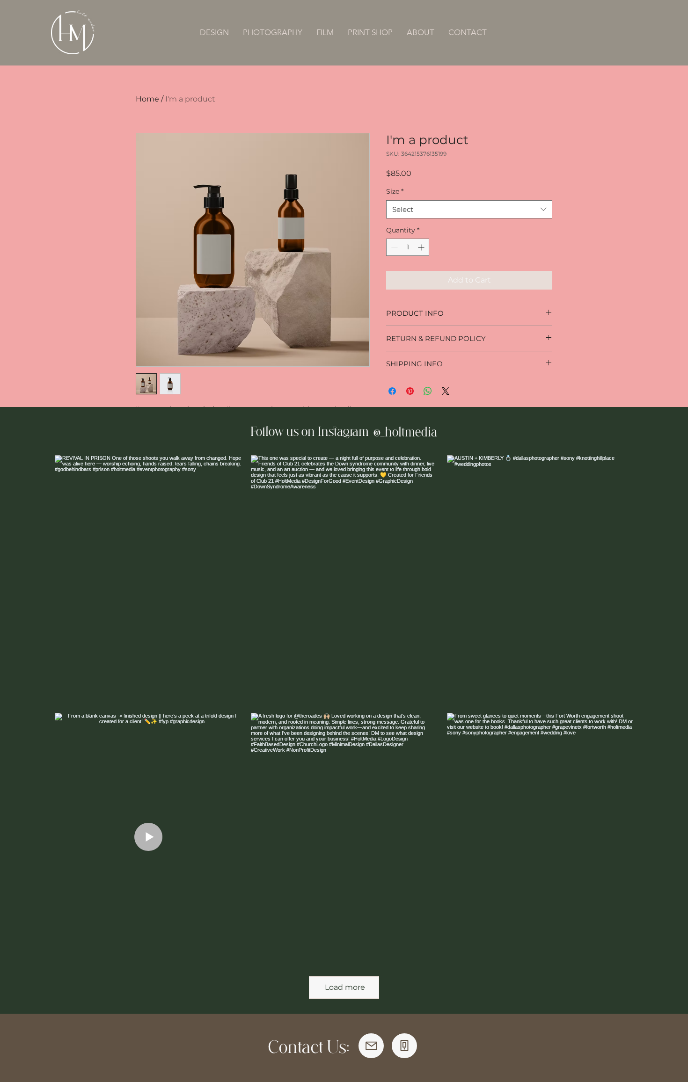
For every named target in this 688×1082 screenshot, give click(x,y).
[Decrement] (393, 247)
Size (394, 191)
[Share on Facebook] (392, 391)
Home (147, 98)
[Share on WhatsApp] (427, 391)
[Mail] (371, 1045)
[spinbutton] (407, 247)
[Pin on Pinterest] (410, 391)
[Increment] (422, 247)
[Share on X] (445, 391)
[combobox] (469, 209)
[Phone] (404, 1045)
